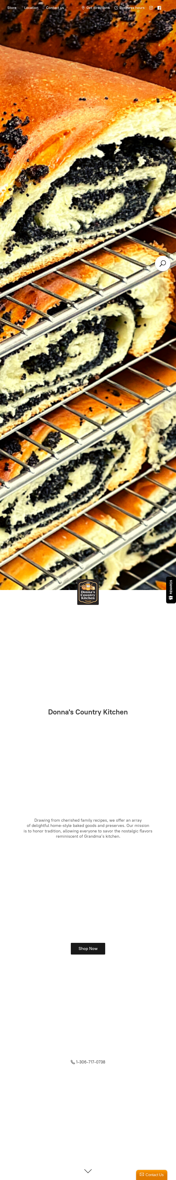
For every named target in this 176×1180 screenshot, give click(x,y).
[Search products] (163, 263)
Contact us (55, 7)
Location (31, 7)
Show (171, 590)
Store (11, 7)
